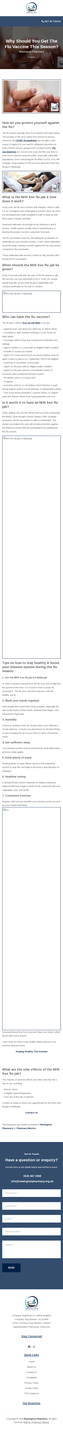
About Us (31, 1367)
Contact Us (31, 1372)
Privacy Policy (31, 1383)
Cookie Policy (31, 1388)
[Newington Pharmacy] (31, 8)
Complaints (31, 1377)
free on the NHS (31, 323)
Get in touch (52, 21)
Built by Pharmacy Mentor (36, 1422)
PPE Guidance (31, 1393)
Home (32, 1361)
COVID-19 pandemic (26, 140)
